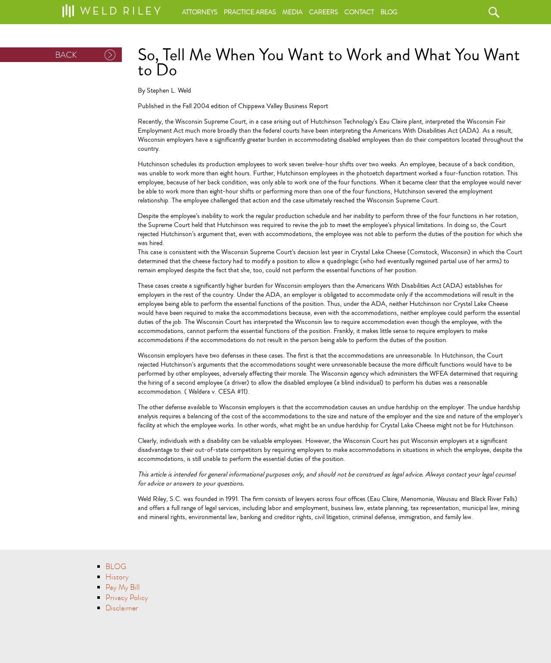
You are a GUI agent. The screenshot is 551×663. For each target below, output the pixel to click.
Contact (359, 12)
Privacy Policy (126, 597)
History (117, 577)
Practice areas (250, 12)
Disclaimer (121, 608)
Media (292, 12)
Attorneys (199, 12)
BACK (66, 55)
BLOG (115, 566)
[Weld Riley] (111, 9)
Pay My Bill (122, 587)
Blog (389, 12)
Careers (323, 12)
